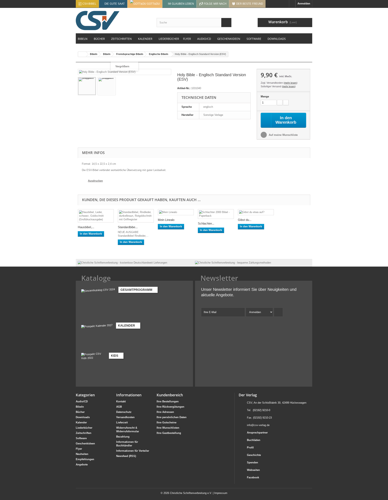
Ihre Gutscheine (166, 422)
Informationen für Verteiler (132, 450)
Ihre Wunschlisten (168, 427)
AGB (119, 406)
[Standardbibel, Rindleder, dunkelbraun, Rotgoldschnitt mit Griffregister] (136, 216)
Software (81, 438)
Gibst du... (244, 220)
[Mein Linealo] (176, 212)
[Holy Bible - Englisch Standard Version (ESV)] (87, 86)
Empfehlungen (85, 459)
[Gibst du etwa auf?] (256, 212)
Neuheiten (82, 454)
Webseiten (253, 470)
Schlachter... (206, 223)
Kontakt (121, 401)
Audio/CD (82, 401)
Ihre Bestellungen (168, 401)
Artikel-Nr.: (183, 88)
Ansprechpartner (257, 432)
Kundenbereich (170, 394)
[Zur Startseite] (292, 3)
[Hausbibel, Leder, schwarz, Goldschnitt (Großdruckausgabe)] (96, 216)
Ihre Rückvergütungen (170, 406)
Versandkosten (125, 417)
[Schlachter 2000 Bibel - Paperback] (216, 214)
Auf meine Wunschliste (283, 134)
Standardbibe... (128, 227)
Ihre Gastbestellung (169, 433)
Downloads (83, 417)
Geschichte (254, 455)
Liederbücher (84, 427)
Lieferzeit (122, 422)
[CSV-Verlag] (113, 20)
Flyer (79, 448)
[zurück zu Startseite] (82, 54)
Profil (250, 447)
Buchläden (253, 440)
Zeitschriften (83, 433)
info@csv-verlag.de (258, 425)
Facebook (253, 477)
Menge (265, 96)
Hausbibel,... (86, 227)
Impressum (220, 493)
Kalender (81, 422)
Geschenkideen (85, 443)
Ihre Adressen (165, 412)
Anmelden (303, 3)
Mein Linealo (166, 220)
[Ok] (278, 312)
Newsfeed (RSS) (126, 456)
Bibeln (80, 406)
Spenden (252, 462)
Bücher (80, 412)
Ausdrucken (95, 180)
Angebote (82, 464)
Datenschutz (124, 412)
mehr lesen (290, 82)
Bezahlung (123, 436)
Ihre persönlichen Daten (172, 417)
